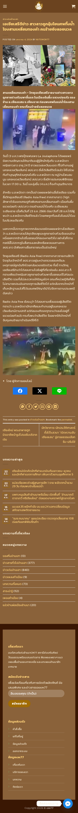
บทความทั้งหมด (12, 584)
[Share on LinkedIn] (55, 407)
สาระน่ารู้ (8, 591)
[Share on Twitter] (36, 407)
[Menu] (5, 6)
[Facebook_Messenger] (68, 803)
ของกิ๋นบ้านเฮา (11, 556)
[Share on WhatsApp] (23, 407)
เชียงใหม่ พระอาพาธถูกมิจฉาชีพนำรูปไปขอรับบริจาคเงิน (20, 435)
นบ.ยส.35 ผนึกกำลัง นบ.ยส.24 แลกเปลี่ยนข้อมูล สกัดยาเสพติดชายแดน (41, 508)
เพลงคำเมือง (10, 598)
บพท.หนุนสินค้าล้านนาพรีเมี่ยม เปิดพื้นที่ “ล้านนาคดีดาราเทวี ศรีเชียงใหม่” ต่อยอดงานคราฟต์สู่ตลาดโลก (43, 496)
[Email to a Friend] (42, 407)
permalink (66, 419)
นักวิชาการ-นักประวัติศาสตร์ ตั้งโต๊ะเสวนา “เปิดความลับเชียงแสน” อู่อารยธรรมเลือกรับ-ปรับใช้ (58, 435)
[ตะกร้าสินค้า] (73, 6)
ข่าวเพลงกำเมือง (12, 577)
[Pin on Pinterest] (49, 407)
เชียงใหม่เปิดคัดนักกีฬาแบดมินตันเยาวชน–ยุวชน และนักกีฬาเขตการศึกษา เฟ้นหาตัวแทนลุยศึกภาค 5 (42, 472)
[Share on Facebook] (29, 407)
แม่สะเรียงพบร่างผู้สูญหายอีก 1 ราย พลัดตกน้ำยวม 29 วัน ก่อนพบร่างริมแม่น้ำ (42, 484)
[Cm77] (39, 6)
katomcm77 (43, 39)
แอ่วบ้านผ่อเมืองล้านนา (16, 605)
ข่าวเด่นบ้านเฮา (10, 19)
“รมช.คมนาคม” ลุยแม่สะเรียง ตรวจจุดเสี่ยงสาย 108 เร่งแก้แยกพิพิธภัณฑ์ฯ (43, 520)
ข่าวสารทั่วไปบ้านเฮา (15, 563)
